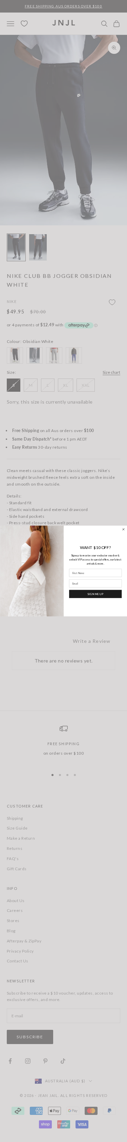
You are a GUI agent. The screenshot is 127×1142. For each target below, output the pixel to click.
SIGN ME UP (95, 593)
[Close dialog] (123, 529)
